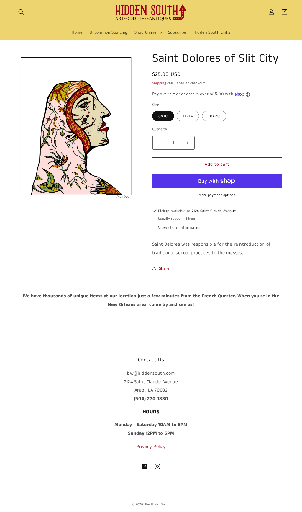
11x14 (188, 116)
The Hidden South (157, 504)
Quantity (159, 129)
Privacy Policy (150, 446)
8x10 (163, 116)
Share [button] (164, 268)
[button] (21, 12)
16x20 (214, 116)
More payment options (217, 195)
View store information (180, 228)
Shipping (159, 83)
